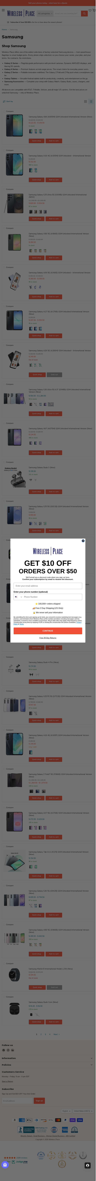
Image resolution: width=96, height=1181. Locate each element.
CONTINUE (47, 631)
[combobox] (18, 597)
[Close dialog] (83, 541)
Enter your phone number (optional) (31, 592)
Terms (22, 624)
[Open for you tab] (88, 1165)
